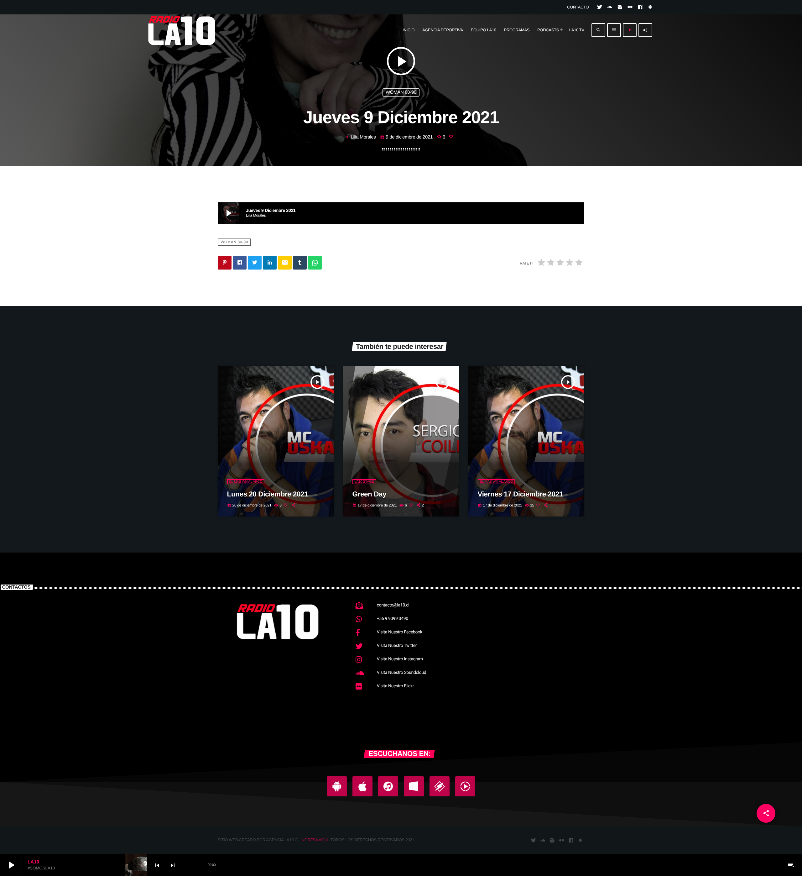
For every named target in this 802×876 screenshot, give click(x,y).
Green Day (369, 494)
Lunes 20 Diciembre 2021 (267, 494)
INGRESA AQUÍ (314, 839)
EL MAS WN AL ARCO (246, 482)
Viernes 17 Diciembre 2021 (520, 494)
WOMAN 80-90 (401, 92)
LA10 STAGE (364, 482)
